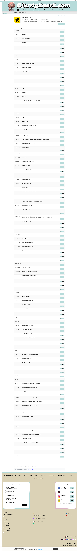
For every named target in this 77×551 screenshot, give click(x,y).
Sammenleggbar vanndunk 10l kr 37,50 (27, 246)
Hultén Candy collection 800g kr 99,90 (27, 234)
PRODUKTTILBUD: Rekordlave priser (12, 492)
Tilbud (53, 10)
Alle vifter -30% (24, 96)
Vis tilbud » (62, 31)
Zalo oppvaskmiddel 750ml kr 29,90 (27, 205)
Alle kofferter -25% (24, 379)
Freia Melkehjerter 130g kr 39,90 (26, 391)
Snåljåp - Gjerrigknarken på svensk (71, 513)
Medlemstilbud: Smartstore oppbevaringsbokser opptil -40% (30, 397)
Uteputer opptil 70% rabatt (25, 71)
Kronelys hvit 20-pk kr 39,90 (26, 165)
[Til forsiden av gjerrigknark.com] (11, 6)
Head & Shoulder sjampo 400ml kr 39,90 (27, 267)
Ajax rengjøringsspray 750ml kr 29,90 (27, 242)
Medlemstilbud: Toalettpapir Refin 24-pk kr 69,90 (29, 30)
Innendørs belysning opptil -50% (26, 183)
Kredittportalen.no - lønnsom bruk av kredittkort (40, 513)
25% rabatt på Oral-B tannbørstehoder (27, 59)
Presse (36, 475)
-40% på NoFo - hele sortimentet (26, 88)
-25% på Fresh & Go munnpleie (26, 362)
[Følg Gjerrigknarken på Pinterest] (75, 539)
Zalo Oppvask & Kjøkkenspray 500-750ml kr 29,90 (29, 143)
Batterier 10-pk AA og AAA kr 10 (26, 221)
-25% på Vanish (24, 92)
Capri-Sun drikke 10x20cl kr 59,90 (27, 329)
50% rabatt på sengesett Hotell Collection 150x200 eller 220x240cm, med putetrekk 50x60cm (35, 139)
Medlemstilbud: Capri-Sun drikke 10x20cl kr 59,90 (29, 104)
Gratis (45, 10)
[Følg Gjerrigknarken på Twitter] (73, 539)
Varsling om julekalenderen (11, 502)
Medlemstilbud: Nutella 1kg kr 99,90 (27, 129)
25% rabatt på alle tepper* (25, 147)
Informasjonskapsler (61, 475)
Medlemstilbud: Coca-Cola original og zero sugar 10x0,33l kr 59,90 (31, 434)
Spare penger (36, 10)
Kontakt (30, 475)
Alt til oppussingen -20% (25, 157)
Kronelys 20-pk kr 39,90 (25, 238)
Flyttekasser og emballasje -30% (26, 67)
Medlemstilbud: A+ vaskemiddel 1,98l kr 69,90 (28, 416)
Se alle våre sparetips (30, 469)
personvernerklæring (39, 549)
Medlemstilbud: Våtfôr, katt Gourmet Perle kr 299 (29, 125)
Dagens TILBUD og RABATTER (11, 496)
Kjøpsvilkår (70, 475)
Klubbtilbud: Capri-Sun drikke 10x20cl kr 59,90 (28, 325)
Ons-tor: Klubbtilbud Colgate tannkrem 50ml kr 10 (29, 275)
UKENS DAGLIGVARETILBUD (11, 498)
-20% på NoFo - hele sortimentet (26, 438)
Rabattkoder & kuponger (20, 12)
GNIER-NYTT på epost (10, 487)
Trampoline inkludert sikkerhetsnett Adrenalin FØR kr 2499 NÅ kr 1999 (32, 401)
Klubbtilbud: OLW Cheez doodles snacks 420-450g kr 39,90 (30, 308)
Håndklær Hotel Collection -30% (26, 169)
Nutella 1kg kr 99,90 (25, 46)
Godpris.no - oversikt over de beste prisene (39, 518)
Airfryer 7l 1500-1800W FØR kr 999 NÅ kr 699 (28, 337)
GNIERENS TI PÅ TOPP (10, 495)
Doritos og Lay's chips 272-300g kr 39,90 (28, 135)
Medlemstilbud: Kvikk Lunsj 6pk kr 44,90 (28, 446)
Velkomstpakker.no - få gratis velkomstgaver (39, 515)
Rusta (26, 12)
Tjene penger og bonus (10, 501)
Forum (26, 10)
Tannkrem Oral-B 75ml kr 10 (26, 296)
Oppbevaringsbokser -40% (26, 179)
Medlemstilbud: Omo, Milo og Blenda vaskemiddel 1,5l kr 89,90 (31, 100)
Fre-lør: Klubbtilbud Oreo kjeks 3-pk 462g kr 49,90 (29, 271)
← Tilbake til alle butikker (61, 15)
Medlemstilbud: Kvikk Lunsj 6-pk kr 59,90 (28, 292)
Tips (25, 475)
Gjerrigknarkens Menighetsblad (12, 494)
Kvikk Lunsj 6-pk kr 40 (25, 121)
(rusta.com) (29, 17)
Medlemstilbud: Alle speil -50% (26, 304)
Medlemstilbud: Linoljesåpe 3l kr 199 (27, 333)
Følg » (72, 488)
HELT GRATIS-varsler (10, 491)
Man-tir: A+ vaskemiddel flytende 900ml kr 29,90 (29, 283)
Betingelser (43, 475)
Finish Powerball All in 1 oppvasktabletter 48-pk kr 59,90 (30, 354)
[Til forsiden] (43, 5)
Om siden (19, 475)
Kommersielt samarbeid (39, 478)
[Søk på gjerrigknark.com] (69, 10)
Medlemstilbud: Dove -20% (26, 263)
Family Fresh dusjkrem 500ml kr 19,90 (27, 254)
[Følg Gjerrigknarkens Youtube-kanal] (68, 539)
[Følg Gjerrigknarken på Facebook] (67, 539)
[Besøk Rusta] (17, 20)
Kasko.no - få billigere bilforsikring (38, 521)
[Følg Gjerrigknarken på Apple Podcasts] (72, 539)
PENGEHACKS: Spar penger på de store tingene (15, 499)
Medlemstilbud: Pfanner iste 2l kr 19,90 (27, 300)
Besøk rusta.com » (61, 23)
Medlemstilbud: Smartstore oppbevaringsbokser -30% (30, 442)
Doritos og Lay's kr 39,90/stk (26, 38)
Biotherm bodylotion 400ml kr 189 (27, 350)
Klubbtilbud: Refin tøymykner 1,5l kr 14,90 (28, 321)
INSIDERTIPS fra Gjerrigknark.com (12, 488)
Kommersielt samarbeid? (66, 503)
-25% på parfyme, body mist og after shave (28, 161)
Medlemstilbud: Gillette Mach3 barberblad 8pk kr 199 (29, 387)
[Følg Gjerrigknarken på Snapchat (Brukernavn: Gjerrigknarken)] (63, 539)
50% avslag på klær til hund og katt (27, 216)
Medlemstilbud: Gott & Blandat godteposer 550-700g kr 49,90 (31, 383)
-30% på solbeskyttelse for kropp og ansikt (28, 63)
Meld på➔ (25, 504)
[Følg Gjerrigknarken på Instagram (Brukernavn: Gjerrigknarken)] (65, 539)
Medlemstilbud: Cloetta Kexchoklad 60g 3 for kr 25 (29, 195)
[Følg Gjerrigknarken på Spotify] (70, 539)
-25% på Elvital (24, 34)
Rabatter (61, 10)
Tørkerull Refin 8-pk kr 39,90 (26, 42)
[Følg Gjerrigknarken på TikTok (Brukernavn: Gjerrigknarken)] (62, 539)
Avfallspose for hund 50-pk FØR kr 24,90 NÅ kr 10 (29, 191)
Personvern (51, 475)
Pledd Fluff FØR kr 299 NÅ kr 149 (26, 279)
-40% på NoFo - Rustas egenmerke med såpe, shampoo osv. (30, 117)
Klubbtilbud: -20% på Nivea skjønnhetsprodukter (29, 225)
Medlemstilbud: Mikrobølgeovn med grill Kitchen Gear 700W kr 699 (31, 430)
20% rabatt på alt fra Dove (25, 187)
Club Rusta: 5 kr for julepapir (26, 209)
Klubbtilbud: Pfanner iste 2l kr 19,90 (27, 366)
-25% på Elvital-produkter (25, 75)
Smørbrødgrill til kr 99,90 (25, 173)
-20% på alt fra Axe (24, 250)
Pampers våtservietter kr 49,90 (26, 358)
